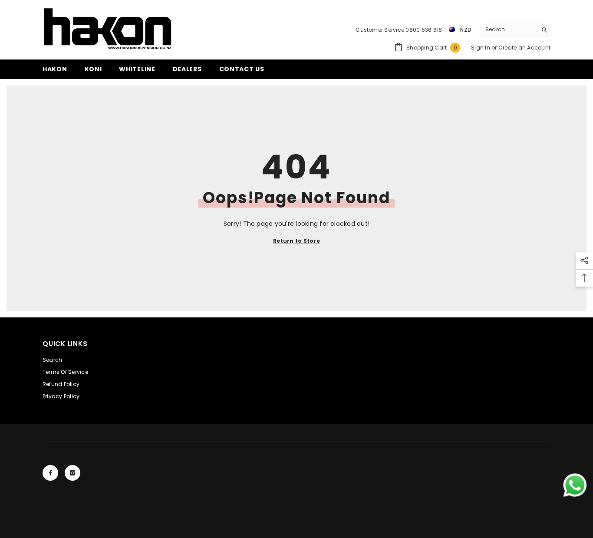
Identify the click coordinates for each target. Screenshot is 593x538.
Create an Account (524, 47)
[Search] (515, 29)
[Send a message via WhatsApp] (575, 485)
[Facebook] (50, 473)
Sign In (481, 47)
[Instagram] (72, 473)
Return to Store (296, 240)
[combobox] (509, 29)
